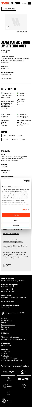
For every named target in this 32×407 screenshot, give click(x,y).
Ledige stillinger (6, 320)
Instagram (6, 351)
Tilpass (15, 220)
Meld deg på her (7, 345)
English (24, 3)
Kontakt (4, 329)
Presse (3, 323)
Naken (20, 135)
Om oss (4, 318)
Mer (4, 233)
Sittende (12, 135)
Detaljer (24, 209)
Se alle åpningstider (8, 291)
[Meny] (29, 3)
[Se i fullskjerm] (16, 22)
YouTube (6, 356)
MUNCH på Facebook (10, 358)
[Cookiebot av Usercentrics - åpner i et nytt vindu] (23, 181)
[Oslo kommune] (16, 401)
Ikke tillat (16, 225)
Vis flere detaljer (6, 78)
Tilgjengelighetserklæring (10, 337)
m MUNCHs (10, 233)
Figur (23, 139)
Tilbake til (10, 9)
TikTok (5, 354)
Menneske (15, 139)
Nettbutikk (5, 333)
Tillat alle (16, 215)
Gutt (4, 135)
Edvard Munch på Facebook (12, 360)
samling (16, 233)
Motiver (5, 139)
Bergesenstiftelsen (17, 258)
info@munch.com (7, 301)
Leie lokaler (5, 327)
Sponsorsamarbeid (8, 325)
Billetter (15, 3)
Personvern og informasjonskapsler (13, 339)
